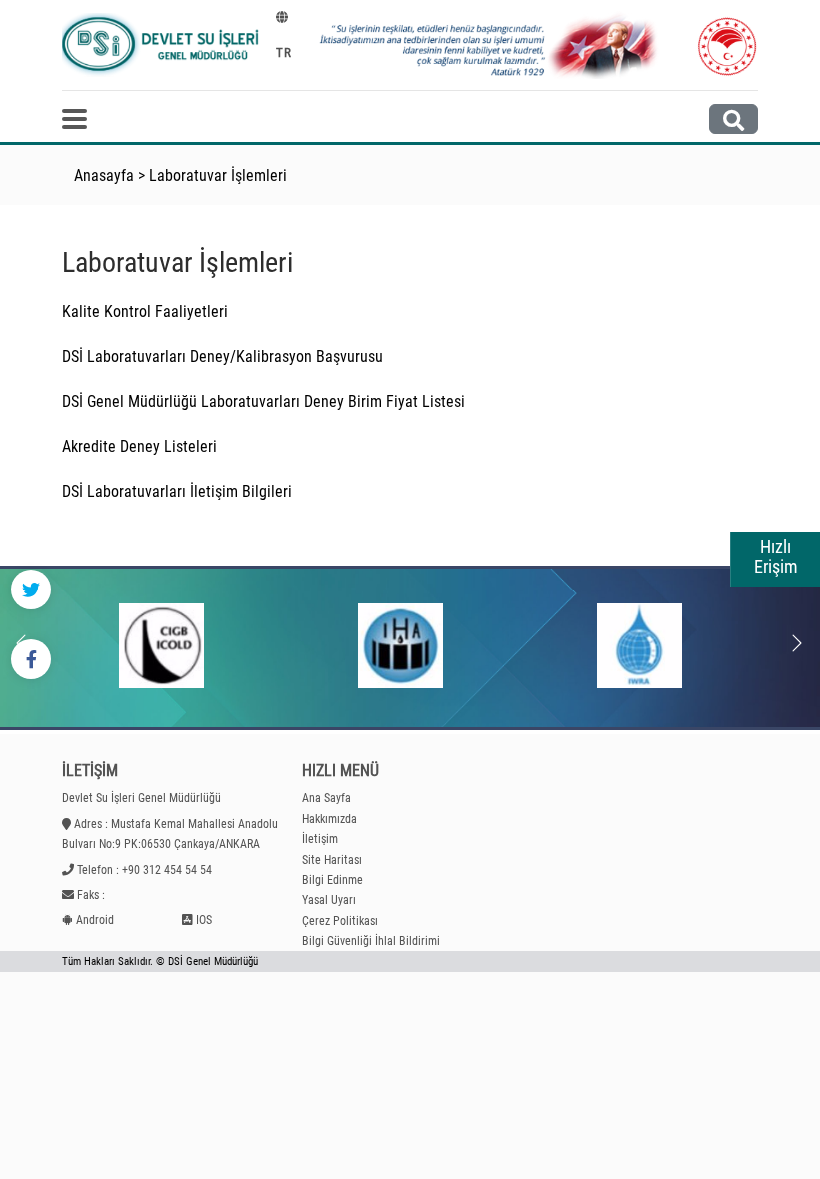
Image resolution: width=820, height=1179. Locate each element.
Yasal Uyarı (329, 900)
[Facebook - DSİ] (31, 659)
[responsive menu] (74, 119)
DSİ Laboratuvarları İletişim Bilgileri (177, 491)
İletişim (320, 839)
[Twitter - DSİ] (31, 589)
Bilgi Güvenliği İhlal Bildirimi (371, 941)
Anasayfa (104, 175)
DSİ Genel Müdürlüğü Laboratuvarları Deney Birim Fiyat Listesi (263, 401)
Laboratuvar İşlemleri (218, 175)
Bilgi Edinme (332, 880)
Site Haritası (332, 860)
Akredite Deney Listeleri (139, 446)
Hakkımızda (329, 819)
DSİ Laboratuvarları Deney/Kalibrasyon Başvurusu (222, 356)
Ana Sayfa (326, 798)
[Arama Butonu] (733, 118)
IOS (204, 920)
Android (95, 920)
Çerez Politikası (340, 921)
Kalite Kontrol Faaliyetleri (145, 311)
